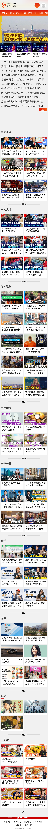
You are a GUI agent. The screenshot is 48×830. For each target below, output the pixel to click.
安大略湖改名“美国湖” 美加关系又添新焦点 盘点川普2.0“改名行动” (8, 55)
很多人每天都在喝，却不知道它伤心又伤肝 (35, 660)
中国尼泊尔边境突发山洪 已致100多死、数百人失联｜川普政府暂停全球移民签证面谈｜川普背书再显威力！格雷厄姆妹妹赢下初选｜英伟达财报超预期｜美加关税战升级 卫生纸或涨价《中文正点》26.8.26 (12, 174)
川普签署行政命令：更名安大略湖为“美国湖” (11, 371)
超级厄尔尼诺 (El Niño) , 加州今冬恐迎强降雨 (12, 639)
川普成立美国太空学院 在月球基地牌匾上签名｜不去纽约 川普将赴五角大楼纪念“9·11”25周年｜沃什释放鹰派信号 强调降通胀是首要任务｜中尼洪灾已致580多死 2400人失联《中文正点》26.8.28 (12, 152)
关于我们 (7, 822)
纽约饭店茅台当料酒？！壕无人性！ (10, 760)
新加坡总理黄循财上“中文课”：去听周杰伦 (22, 106)
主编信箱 (17, 825)
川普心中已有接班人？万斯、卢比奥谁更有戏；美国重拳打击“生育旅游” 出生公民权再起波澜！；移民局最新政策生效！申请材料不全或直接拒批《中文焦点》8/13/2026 (12, 251)
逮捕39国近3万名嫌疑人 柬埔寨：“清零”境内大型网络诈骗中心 (24, 79)
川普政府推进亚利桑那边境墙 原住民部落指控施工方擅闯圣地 (12, 329)
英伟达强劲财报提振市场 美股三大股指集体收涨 (35, 371)
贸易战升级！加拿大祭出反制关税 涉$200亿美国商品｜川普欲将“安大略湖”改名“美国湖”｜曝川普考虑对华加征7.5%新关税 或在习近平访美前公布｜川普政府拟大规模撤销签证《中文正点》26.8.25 (35, 174)
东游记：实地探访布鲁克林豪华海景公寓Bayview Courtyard (12, 505)
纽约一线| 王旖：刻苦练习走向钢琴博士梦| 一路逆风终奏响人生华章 (35, 561)
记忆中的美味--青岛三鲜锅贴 (34, 782)
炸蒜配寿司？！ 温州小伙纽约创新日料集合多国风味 (35, 803)
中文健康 (38, 13)
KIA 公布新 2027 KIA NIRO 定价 (12, 660)
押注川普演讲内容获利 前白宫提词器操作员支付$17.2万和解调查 (24, 71)
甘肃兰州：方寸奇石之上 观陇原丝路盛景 (11, 307)
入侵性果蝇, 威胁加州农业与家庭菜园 (11, 682)
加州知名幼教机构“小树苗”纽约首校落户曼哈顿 (12, 561)
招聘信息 (38, 822)
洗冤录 (4, 713)
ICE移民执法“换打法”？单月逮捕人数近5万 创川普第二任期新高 (24, 55)
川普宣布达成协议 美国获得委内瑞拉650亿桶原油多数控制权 (24, 75)
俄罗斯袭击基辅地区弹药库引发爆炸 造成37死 (24, 62)
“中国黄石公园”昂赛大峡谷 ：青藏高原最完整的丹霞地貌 (12, 350)
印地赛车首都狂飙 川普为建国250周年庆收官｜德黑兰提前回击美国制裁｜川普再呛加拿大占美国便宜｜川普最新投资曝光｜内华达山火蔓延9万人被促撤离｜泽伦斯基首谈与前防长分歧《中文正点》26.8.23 (35, 196)
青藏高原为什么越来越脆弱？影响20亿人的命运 (24, 97)
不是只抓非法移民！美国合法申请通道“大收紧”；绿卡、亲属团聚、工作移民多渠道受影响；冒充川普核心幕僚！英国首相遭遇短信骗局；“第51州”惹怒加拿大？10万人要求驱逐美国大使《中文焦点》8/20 (35, 230)
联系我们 (28, 822)
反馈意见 (17, 822)
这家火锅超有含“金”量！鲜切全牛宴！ (10, 782)
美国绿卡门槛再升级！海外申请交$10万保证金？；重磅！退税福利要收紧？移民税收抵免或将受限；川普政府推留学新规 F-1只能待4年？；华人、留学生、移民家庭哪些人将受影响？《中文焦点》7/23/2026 (35, 273)
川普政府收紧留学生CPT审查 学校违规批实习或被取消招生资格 (35, 329)
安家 (18, 13)
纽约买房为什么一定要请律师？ (35, 604)
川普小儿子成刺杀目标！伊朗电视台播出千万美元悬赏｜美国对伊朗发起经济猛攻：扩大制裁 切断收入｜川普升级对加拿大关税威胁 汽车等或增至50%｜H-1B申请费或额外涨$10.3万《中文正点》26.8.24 (12, 196)
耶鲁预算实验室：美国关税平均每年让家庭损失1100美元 (11, 393)
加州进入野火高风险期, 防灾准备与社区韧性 (35, 639)
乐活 (24, 13)
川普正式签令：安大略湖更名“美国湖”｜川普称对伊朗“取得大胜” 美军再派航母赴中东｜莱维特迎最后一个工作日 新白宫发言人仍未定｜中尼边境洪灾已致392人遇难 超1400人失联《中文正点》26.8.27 (35, 152)
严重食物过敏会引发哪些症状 (35, 428)
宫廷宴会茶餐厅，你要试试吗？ (11, 803)
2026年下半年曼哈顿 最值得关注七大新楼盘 (36, 484)
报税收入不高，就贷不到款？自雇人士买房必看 (11, 604)
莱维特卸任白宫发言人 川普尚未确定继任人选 (35, 393)
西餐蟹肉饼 (30, 759)
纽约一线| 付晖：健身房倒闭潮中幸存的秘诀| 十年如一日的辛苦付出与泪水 (35, 583)
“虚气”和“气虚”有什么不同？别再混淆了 (11, 450)
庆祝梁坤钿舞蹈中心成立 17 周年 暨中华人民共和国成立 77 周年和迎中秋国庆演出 (35, 682)
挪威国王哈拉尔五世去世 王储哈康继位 (21, 88)
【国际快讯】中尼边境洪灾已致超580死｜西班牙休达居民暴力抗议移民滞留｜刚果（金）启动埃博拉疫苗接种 (35, 307)
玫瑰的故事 (5, 729)
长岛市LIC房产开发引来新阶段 (11, 484)
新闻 (12, 13)
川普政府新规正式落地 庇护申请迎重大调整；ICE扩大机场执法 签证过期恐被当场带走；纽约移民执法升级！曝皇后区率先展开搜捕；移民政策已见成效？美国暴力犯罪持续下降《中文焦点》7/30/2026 (12, 273)
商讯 (30, 13)
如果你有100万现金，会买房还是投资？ (11, 582)
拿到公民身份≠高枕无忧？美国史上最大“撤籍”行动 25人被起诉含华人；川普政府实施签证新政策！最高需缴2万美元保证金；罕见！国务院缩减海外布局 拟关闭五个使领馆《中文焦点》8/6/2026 (35, 251)
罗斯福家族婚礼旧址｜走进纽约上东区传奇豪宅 (35, 527)
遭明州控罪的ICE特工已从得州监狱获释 (34, 350)
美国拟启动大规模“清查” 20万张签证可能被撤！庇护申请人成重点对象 (40, 55)
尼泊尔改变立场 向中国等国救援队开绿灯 (22, 101)
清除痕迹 (28, 825)
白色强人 (28, 713)
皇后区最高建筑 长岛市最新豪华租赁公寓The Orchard (12, 527)
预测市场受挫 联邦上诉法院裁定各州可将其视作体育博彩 (24, 66)
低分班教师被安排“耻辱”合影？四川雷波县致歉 (24, 84)
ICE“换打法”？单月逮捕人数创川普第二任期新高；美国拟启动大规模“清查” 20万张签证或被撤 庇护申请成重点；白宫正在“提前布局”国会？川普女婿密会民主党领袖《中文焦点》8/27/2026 (12, 230)
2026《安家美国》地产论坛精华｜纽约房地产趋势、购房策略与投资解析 (35, 505)
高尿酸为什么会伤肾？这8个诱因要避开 (11, 428)
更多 (43, 110)
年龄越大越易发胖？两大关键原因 (35, 450)
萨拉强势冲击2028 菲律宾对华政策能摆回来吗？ (24, 92)
